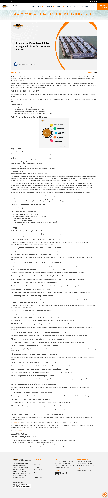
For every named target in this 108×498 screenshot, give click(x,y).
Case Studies (84, 6)
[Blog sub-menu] (78, 6)
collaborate (17, 422)
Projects (69, 6)
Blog (75, 6)
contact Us (20, 430)
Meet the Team (38, 462)
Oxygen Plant (38, 470)
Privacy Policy (38, 478)
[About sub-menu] (43, 6)
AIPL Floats (49, 6)
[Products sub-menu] (64, 6)
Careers (93, 6)
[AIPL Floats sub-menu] (54, 6)
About (39, 6)
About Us (36, 472)
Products (59, 6)
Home (33, 6)
